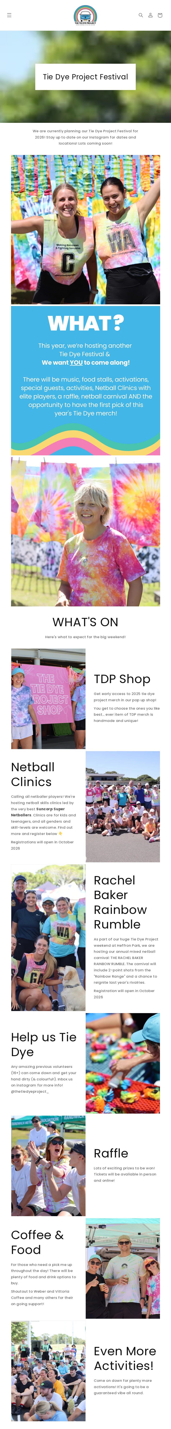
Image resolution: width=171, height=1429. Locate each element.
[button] (9, 15)
